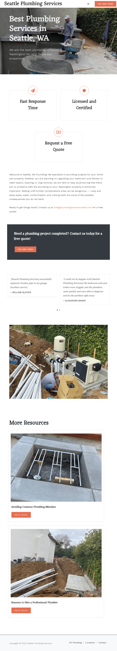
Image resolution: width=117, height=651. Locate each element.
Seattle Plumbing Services (33, 4)
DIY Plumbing (75, 642)
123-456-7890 (105, 4)
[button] (57, 310)
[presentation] (112, 289)
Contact (102, 642)
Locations (90, 642)
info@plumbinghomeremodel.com (73, 207)
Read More (21, 515)
